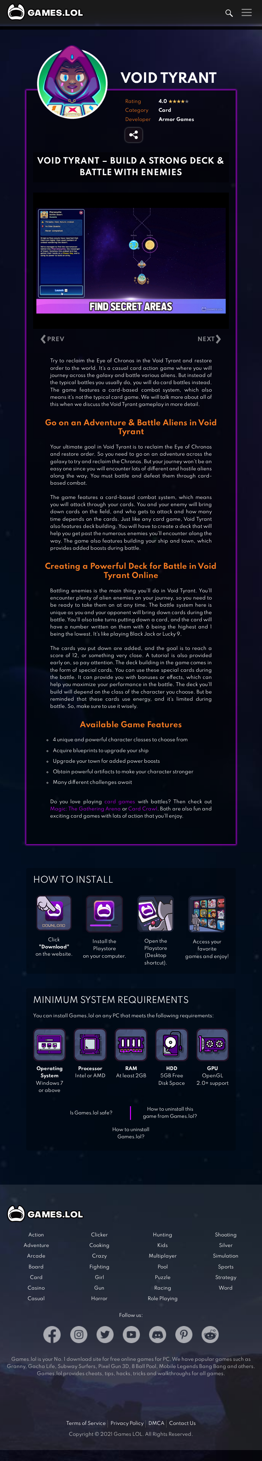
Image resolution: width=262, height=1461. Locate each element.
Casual (36, 1298)
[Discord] (157, 1335)
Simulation (225, 1256)
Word (226, 1288)
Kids (162, 1245)
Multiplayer (163, 1256)
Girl (99, 1277)
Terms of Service (86, 1423)
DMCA (156, 1423)
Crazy (99, 1256)
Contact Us (182, 1423)
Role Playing (163, 1298)
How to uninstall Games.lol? (130, 1133)
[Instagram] (79, 1335)
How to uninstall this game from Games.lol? (170, 1113)
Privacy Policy (127, 1423)
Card (165, 110)
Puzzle (163, 1277)
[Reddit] (210, 1335)
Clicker (99, 1235)
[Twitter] (105, 1335)
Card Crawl (142, 809)
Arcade (36, 1256)
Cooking (99, 1245)
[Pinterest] (184, 1335)
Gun (99, 1288)
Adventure (36, 1245)
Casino (36, 1288)
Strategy (225, 1277)
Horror (99, 1298)
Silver (226, 1245)
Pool (163, 1267)
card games (119, 802)
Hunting (162, 1235)
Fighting (99, 1267)
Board (36, 1267)
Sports (226, 1267)
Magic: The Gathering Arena (85, 809)
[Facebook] (52, 1335)
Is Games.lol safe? (91, 1113)
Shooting (226, 1235)
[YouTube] (131, 1335)
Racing (162, 1288)
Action (36, 1235)
